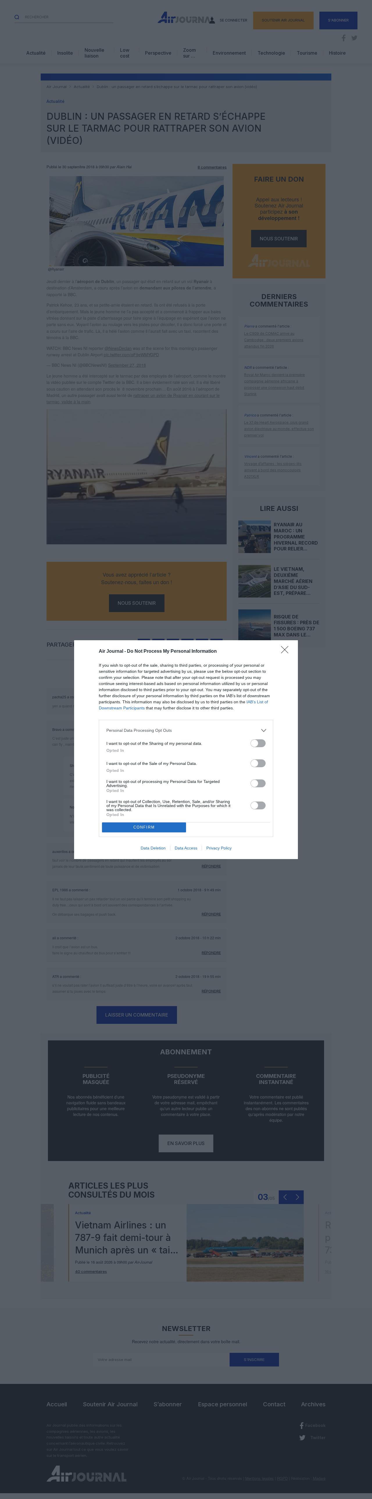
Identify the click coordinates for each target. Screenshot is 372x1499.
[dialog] (186, 749)
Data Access (186, 848)
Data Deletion (153, 848)
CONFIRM (144, 827)
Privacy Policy (219, 848)
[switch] (258, 743)
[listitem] (186, 730)
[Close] (286, 651)
